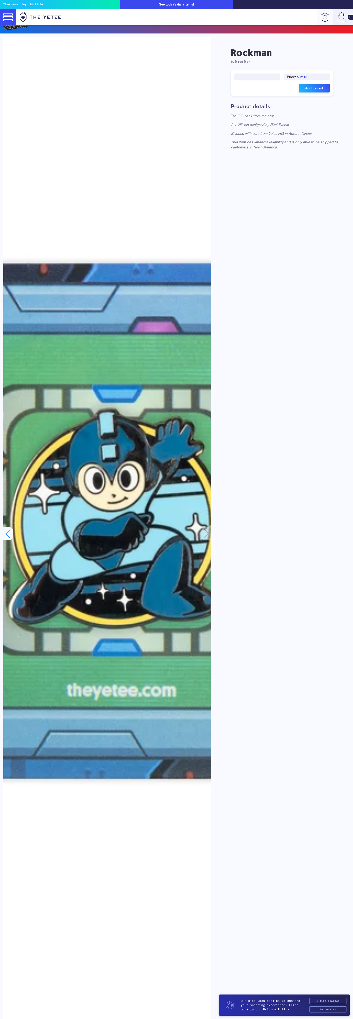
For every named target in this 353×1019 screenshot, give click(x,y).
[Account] (325, 17)
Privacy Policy (276, 1009)
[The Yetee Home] (40, 17)
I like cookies (328, 1001)
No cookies (328, 1009)
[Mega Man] (176, 27)
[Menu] (8, 17)
